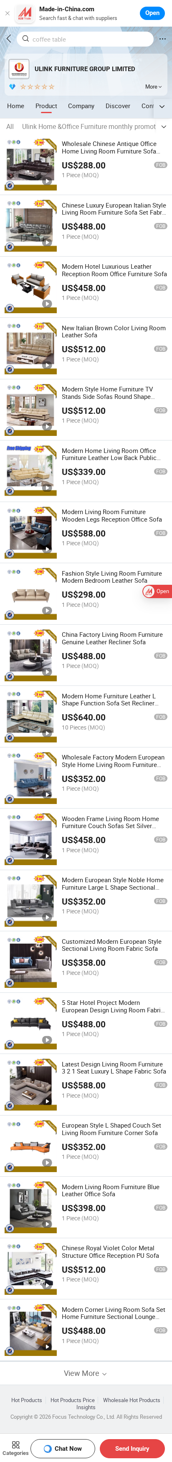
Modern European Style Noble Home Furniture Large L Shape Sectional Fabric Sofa (113, 887)
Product (46, 105)
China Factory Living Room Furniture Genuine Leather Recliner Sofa (112, 638)
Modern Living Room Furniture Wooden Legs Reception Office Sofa (112, 515)
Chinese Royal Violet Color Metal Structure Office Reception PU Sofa (110, 1251)
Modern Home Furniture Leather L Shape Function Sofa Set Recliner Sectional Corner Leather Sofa (109, 703)
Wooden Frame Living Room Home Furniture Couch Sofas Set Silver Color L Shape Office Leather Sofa (110, 826)
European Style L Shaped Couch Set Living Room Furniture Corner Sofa (111, 1129)
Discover (118, 105)
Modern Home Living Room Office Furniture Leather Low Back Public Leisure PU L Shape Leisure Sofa (109, 458)
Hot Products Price (73, 1400)
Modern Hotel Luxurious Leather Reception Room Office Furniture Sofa (114, 270)
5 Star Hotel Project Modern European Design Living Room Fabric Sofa (113, 1010)
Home (15, 105)
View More (82, 1373)
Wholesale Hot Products (131, 1400)
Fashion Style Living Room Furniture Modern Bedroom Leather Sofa (112, 577)
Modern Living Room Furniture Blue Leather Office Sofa (110, 1190)
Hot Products (26, 1400)
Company (81, 105)
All (10, 126)
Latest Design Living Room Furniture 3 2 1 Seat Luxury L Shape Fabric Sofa (114, 1068)
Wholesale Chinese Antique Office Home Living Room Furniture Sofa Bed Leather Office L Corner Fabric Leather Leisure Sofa (109, 154)
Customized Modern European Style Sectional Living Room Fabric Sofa (112, 945)
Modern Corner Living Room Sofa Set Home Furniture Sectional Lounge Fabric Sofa (113, 1316)
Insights (86, 1407)
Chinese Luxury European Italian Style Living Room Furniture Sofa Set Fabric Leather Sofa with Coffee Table (114, 212)
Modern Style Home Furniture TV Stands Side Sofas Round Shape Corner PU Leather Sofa (107, 396)
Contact (153, 105)
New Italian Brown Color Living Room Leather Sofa (114, 331)
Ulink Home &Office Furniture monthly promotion (93, 126)
